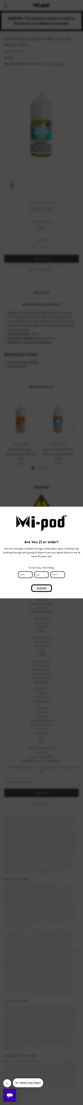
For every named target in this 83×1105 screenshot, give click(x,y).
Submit (41, 588)
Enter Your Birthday (41, 567)
